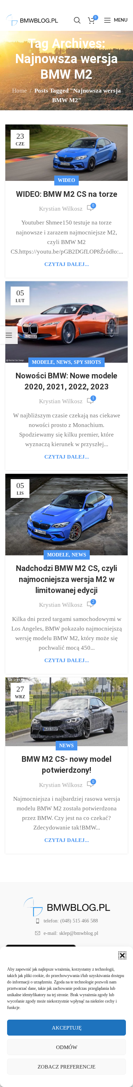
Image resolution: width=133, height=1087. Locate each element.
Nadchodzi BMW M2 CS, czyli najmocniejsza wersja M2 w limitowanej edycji (66, 579)
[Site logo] (32, 19)
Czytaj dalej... (66, 264)
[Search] (77, 20)
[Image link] (66, 906)
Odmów (66, 1047)
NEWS (63, 362)
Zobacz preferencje (66, 1067)
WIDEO (66, 180)
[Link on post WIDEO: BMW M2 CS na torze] (66, 152)
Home (19, 90)
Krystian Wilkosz (61, 208)
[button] (122, 955)
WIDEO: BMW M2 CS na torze (66, 194)
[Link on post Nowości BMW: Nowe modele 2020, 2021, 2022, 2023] (66, 322)
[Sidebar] (9, 335)
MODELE (43, 362)
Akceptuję (67, 1028)
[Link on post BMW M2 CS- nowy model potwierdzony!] (66, 711)
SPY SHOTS (87, 362)
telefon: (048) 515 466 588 (71, 921)
